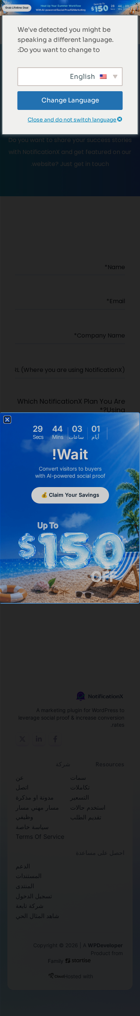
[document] (70, 508)
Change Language (70, 100)
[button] (7, 419)
